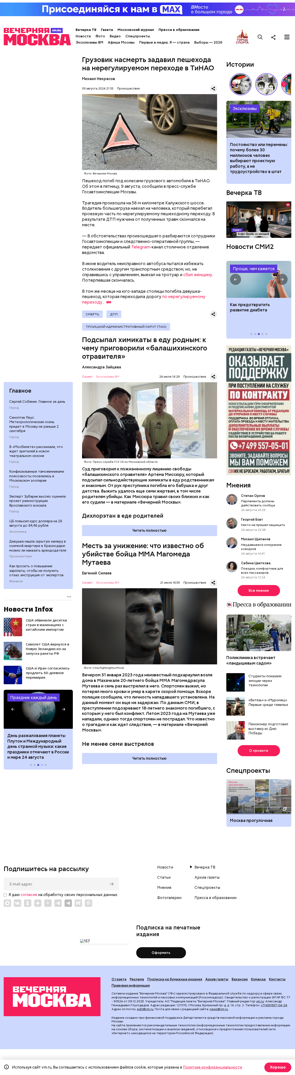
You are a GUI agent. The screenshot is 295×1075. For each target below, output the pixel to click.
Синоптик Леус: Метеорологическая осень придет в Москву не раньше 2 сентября (34, 424)
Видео (115, 36)
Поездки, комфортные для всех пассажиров (262, 570)
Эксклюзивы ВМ (89, 42)
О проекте (258, 750)
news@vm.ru (219, 1009)
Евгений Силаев (97, 573)
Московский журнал (136, 29)
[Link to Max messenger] (7, 903)
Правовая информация (131, 985)
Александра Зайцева (101, 367)
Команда (258, 979)
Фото (100, 36)
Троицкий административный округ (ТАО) (126, 327)
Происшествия (20, 556)
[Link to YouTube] (48, 903)
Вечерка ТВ (86, 29)
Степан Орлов (253, 496)
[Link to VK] (17, 903)
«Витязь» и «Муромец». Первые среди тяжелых (268, 702)
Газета (107, 29)
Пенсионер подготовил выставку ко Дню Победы (268, 728)
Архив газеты (207, 877)
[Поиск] (260, 37)
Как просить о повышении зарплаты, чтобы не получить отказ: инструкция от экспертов (36, 570)
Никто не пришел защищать (263, 525)
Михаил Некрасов (98, 78)
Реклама (137, 979)
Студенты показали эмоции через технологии (264, 680)
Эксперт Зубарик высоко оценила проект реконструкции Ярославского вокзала (37, 501)
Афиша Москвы (121, 42)
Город (14, 408)
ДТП (114, 314)
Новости (83, 36)
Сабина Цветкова (256, 563)
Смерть (92, 314)
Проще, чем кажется (253, 268)
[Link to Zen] (37, 903)
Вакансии (240, 979)
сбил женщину (197, 275)
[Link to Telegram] (58, 903)
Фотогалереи (169, 898)
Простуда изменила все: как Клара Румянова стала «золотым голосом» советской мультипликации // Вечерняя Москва (240, 84)
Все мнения (259, 590)
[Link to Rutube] (78, 903)
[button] (12, 709)
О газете (119, 979)
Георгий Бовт (252, 519)
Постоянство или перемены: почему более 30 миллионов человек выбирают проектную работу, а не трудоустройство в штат (258, 119)
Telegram (140, 247)
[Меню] (287, 37)
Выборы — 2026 (208, 42)
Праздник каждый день (33, 697)
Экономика (18, 532)
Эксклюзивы (245, 108)
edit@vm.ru (145, 1009)
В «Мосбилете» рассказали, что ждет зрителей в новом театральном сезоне (36, 451)
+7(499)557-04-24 (274, 1005)
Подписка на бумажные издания (174, 979)
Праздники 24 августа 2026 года (38, 709)
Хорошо (278, 1067)
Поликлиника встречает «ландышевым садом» (250, 660)
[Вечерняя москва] (52, 996)
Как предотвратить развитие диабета (258, 279)
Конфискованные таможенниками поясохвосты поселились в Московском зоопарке (36, 476)
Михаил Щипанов (255, 539)
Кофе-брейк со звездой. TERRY (258, 219)
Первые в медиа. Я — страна (164, 42)
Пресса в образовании (179, 29)
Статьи (164, 877)
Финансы (16, 581)
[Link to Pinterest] (88, 903)
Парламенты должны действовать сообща (258, 503)
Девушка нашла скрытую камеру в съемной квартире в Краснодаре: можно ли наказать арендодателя (37, 546)
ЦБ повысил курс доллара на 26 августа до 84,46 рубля (35, 523)
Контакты (277, 979)
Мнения (238, 485)
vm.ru (260, 1001)
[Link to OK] (27, 903)
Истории (240, 64)
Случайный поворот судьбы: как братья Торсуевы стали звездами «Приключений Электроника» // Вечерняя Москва (266, 84)
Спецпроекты (137, 36)
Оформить (161, 952)
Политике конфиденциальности (212, 1067)
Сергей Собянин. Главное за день (37, 401)
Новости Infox (28, 609)
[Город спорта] (242, 37)
